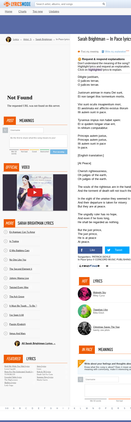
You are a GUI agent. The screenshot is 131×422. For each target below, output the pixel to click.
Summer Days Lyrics (45, 377)
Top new (38, 11)
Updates (54, 11)
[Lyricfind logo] (89, 266)
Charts (22, 11)
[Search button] (104, 4)
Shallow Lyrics (10, 383)
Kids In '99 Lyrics (44, 372)
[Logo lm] (17, 4)
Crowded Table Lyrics (13, 377)
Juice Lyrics (41, 366)
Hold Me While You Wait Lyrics (17, 366)
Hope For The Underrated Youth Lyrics (19, 372)
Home (8, 11)
